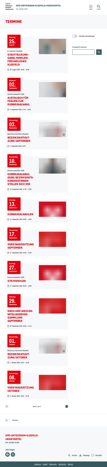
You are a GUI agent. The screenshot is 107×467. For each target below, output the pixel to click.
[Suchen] (99, 52)
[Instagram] (13, 454)
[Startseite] (6, 420)
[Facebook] (7, 454)
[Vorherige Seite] (6, 406)
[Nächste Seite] (66, 406)
